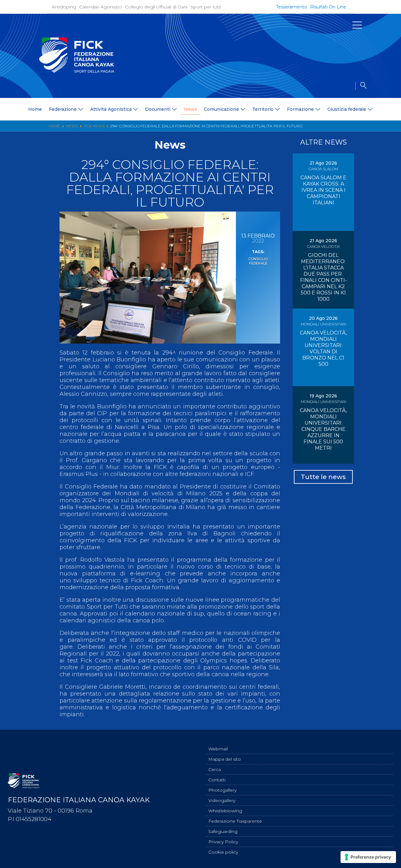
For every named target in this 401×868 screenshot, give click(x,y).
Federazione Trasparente (235, 821)
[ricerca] (361, 86)
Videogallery (221, 800)
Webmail (218, 749)
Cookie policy (223, 852)
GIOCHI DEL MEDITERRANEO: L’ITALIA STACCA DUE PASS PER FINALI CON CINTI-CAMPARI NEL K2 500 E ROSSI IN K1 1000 (323, 277)
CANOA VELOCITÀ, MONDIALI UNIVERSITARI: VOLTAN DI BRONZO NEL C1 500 (323, 348)
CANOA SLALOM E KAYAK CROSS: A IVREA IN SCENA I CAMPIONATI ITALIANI (323, 190)
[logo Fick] (76, 71)
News (190, 109)
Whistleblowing (225, 811)
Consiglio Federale (258, 261)
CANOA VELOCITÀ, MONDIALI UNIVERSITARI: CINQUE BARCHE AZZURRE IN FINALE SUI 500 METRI (323, 429)
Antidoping (64, 7)
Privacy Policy (223, 842)
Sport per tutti (205, 7)
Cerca (214, 769)
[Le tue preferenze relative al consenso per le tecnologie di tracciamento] (368, 857)
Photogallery (222, 790)
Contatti (217, 780)
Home (35, 109)
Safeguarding (222, 831)
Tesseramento (291, 7)
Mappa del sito (224, 759)
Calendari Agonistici (100, 7)
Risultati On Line (328, 7)
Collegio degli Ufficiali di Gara (156, 7)
